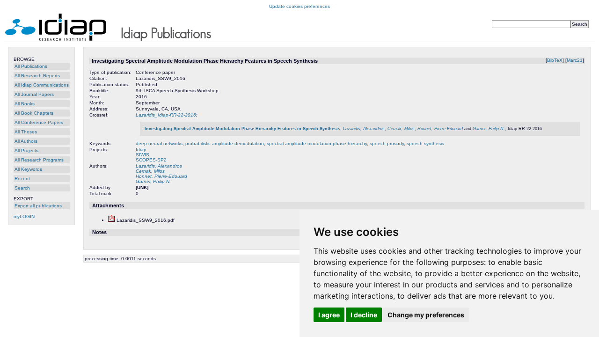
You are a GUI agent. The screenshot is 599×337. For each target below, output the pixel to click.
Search (22, 187)
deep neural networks (159, 143)
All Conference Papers (39, 122)
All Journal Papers (34, 94)
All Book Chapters (34, 113)
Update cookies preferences (299, 6)
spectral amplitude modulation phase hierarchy (317, 143)
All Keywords (28, 169)
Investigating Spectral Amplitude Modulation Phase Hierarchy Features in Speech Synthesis (242, 128)
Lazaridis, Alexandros (364, 128)
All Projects (26, 150)
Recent (22, 178)
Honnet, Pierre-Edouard (440, 128)
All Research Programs (39, 159)
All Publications (31, 66)
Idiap (141, 149)
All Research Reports (37, 75)
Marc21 (575, 60)
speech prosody (387, 143)
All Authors (26, 141)
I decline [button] (364, 315)
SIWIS (142, 154)
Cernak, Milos (401, 128)
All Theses (26, 131)
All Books (25, 103)
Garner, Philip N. (489, 128)
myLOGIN (24, 216)
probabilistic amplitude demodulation (224, 143)
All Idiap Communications (42, 85)
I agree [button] (329, 315)
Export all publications (38, 205)
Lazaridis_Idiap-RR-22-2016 (166, 114)
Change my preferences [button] (425, 315)
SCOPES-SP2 (151, 159)
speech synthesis (425, 143)
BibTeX (554, 60)
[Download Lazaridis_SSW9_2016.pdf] (111, 220)
